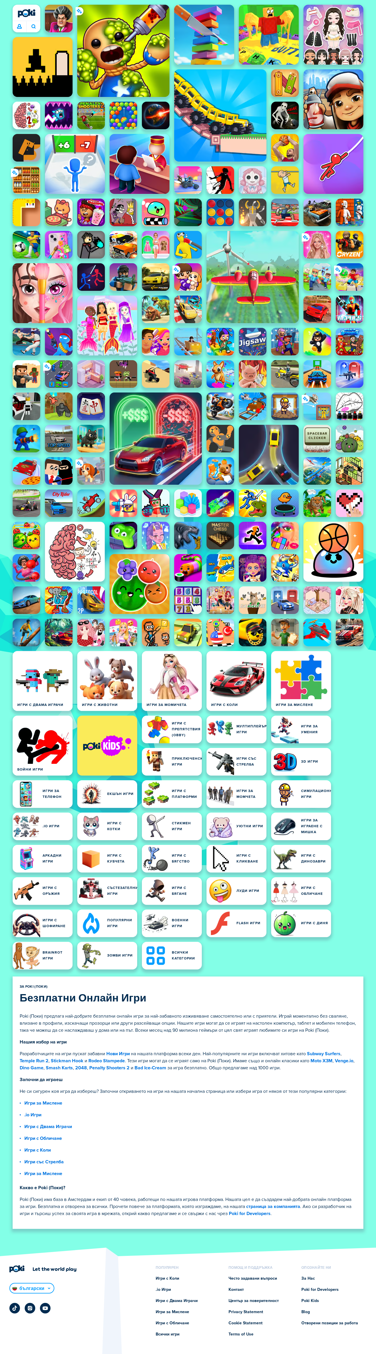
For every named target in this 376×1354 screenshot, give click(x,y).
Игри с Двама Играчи (48, 1126)
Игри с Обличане (43, 1138)
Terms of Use (241, 1334)
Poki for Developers (250, 1213)
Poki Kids (310, 1301)
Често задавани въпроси (253, 1278)
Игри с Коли (37, 1150)
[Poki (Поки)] (26, 13)
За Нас (308, 1278)
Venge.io (344, 1060)
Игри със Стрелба (44, 1162)
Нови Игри (118, 1053)
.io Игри (32, 1115)
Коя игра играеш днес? (33, 26)
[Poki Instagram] (30, 1308)
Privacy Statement (246, 1312)
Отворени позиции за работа (329, 1323)
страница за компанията (273, 1206)
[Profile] (19, 26)
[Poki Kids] (107, 746)
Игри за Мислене (43, 1103)
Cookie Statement (246, 1323)
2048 (81, 1068)
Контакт (236, 1290)
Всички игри (167, 1334)
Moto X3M (321, 1060)
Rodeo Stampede (106, 1060)
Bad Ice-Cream (150, 1068)
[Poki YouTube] (45, 1308)
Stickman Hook (67, 1060)
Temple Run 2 (34, 1060)
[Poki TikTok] (14, 1308)
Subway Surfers (323, 1053)
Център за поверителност (254, 1301)
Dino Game (31, 1068)
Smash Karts (59, 1068)
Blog (305, 1312)
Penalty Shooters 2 (109, 1068)
